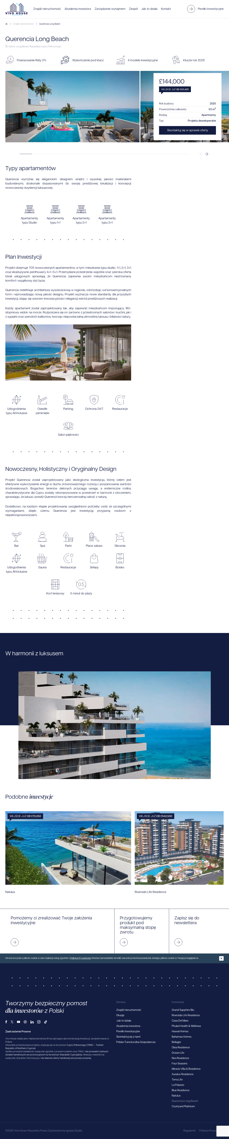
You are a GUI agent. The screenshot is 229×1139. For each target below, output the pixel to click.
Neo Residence (180, 1058)
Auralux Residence (182, 1074)
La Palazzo (178, 1085)
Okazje (120, 1015)
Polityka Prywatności (211, 1131)
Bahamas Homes (181, 1037)
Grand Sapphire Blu (183, 1010)
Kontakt (166, 9)
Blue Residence (180, 1090)
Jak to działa (149, 9)
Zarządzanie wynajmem (110, 9)
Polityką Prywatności (80, 958)
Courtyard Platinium (183, 1106)
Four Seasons (179, 1063)
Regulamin (189, 1131)
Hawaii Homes (180, 1031)
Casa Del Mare (180, 1021)
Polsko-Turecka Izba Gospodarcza (135, 1042)
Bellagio (176, 1042)
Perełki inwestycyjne (128, 1031)
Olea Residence (181, 1047)
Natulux (176, 1096)
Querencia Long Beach (185, 1101)
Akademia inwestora (78, 9)
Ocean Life (178, 1053)
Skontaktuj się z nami (128, 1037)
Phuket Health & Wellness (186, 1026)
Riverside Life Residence (186, 1015)
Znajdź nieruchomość (47, 9)
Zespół (133, 9)
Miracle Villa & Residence (186, 1069)
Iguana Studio (74, 1131)
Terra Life (177, 1079)
